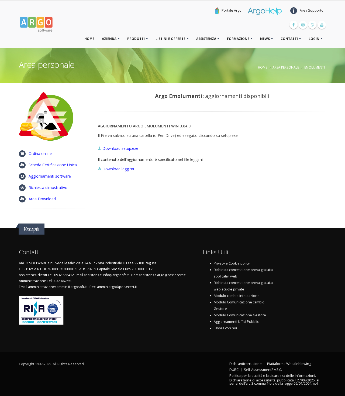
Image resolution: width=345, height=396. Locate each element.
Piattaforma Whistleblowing (289, 363)
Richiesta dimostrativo (48, 187)
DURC (234, 369)
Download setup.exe (120, 148)
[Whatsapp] (312, 25)
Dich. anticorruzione (245, 363)
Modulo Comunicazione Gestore (240, 315)
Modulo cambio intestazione (237, 295)
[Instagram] (303, 25)
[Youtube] (322, 25)
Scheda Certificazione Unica (53, 164)
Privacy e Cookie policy (232, 263)
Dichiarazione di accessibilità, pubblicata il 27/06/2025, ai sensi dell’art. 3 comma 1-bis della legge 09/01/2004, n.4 (274, 382)
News (265, 38)
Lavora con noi (225, 328)
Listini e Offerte (170, 38)
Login (314, 38)
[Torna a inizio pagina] (335, 389)
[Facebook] (293, 25)
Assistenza (206, 38)
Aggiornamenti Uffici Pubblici (237, 321)
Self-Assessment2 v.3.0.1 (264, 369)
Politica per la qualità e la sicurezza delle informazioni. (272, 375)
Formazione (238, 38)
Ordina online (40, 153)
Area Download (42, 198)
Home (89, 38)
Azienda (109, 38)
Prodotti (136, 38)
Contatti (289, 38)
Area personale (285, 67)
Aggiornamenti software (50, 176)
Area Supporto (311, 10)
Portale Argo (232, 10)
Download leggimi (118, 168)
